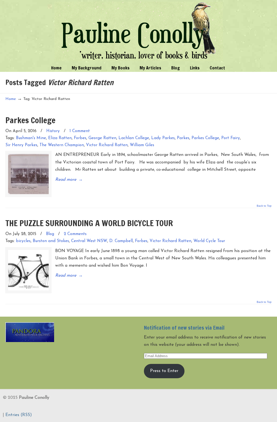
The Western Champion (61, 145)
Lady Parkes (163, 138)
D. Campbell (121, 241)
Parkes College (30, 120)
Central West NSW (89, 241)
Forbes (80, 138)
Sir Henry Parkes (21, 145)
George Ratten (102, 138)
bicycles (23, 241)
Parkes (183, 138)
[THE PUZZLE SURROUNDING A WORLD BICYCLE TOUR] (28, 270)
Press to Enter (164, 371)
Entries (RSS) (18, 415)
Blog (50, 234)
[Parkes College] (28, 174)
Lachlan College (133, 138)
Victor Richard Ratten (107, 145)
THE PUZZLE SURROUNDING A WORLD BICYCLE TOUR (89, 223)
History (53, 131)
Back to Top (264, 206)
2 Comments (75, 234)
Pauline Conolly (138, 31)
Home (10, 99)
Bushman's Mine (31, 138)
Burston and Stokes (51, 241)
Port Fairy (230, 138)
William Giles (142, 145)
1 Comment (80, 131)
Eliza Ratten (60, 138)
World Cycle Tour (209, 241)
